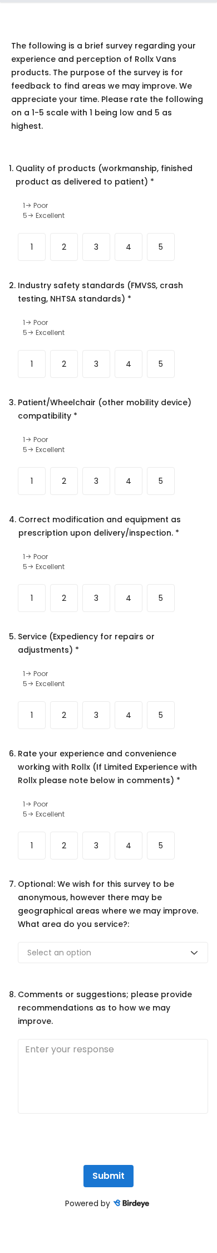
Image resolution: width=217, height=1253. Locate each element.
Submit (108, 1175)
